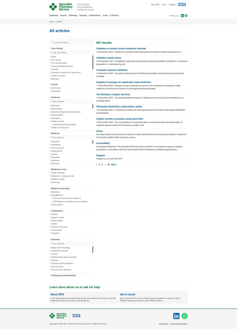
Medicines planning (60, 188)
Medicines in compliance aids (62, 176)
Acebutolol (55, 141)
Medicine (55, 133)
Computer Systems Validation (112, 70)
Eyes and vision (57, 266)
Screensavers (56, 230)
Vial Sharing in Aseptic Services (113, 94)
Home (51, 21)
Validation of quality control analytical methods (121, 48)
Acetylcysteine (56, 151)
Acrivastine (55, 157)
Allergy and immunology (60, 247)
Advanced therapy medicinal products (66, 112)
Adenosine (55, 160)
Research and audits (59, 227)
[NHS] (59, 315)
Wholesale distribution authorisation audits (119, 106)
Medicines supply (58, 179)
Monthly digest (57, 220)
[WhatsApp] (186, 15)
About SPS (155, 4)
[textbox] (71, 42)
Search (59, 21)
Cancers (54, 254)
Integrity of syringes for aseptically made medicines (123, 82)
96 (109, 164)
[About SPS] (83, 298)
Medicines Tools (58, 169)
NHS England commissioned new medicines (70, 201)
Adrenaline (55, 163)
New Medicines (57, 195)
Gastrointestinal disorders (61, 269)
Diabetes (54, 260)
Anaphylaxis (56, 118)
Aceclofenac (56, 144)
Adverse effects (57, 115)
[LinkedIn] (182, 15)
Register (172, 4)
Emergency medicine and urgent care (66, 72)
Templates (55, 233)
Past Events (55, 91)
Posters (54, 223)
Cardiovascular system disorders (64, 257)
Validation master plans (108, 57)
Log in (164, 4)
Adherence (55, 105)
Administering (56, 108)
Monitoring (55, 182)
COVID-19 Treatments (60, 127)
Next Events (56, 88)
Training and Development (63, 275)
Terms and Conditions (179, 323)
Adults (53, 56)
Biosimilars (55, 192)
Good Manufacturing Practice (64, 124)
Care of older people (59, 63)
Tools (105, 15)
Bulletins (54, 214)
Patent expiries (57, 204)
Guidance (53, 15)
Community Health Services (62, 66)
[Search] (52, 42)
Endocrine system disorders (62, 263)
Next (113, 164)
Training (83, 15)
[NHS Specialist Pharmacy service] (61, 6)
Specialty (55, 239)
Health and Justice (58, 75)
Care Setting (57, 48)
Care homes (56, 60)
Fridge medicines (58, 172)
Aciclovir (54, 154)
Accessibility (103, 143)
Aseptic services (57, 121)
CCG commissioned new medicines (67, 198)
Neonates (55, 78)
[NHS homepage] (182, 4)
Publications (95, 15)
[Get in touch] (153, 298)
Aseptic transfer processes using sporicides (119, 118)
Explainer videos (57, 217)
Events (63, 15)
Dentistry (54, 69)
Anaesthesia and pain (59, 250)
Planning (73, 15)
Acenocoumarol (57, 148)
